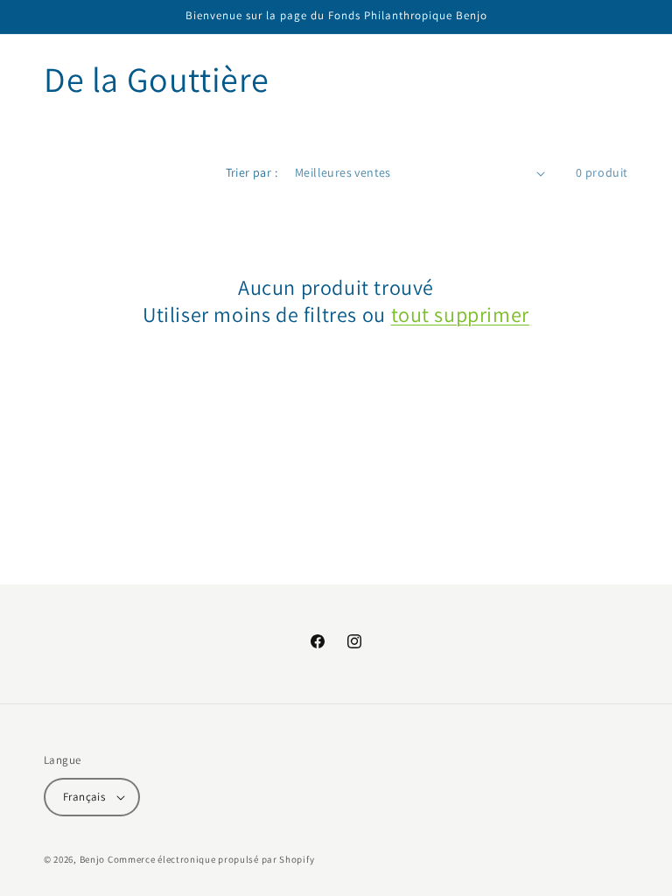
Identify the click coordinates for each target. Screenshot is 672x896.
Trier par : (251, 172)
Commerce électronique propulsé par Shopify (211, 859)
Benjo (93, 859)
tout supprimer (460, 314)
